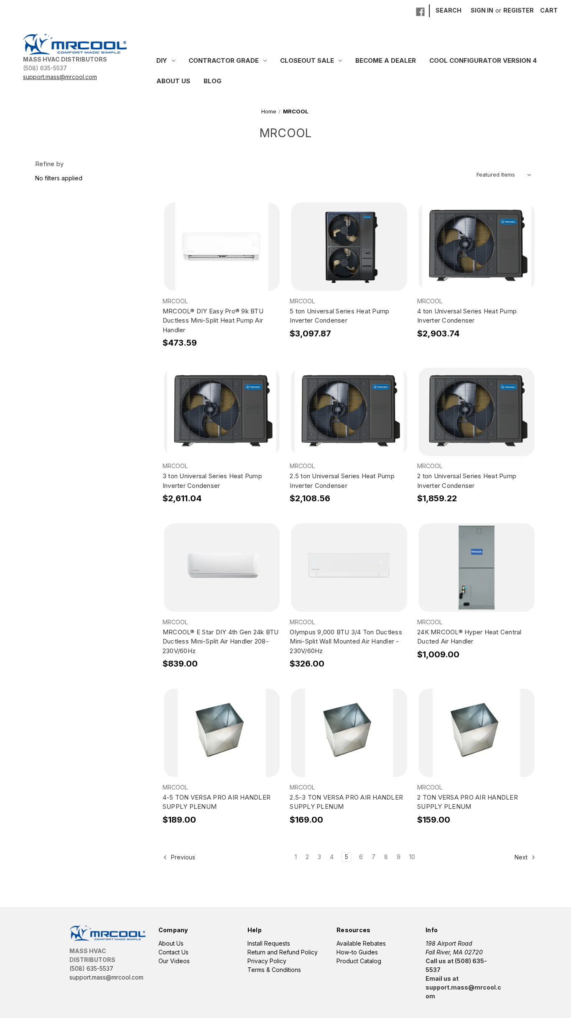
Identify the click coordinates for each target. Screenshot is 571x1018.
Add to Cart (222, 254)
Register (518, 10)
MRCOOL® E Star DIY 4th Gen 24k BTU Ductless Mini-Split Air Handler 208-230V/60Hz (221, 641)
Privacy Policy (266, 960)
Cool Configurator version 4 (483, 60)
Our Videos (174, 960)
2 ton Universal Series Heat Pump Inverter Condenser (466, 481)
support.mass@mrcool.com (60, 76)
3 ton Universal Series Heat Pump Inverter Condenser (212, 481)
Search (448, 10)
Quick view (221, 239)
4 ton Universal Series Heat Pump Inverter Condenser (467, 316)
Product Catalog (358, 960)
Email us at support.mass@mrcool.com (463, 987)
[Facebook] (420, 12)
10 (412, 856)
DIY (161, 60)
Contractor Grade (224, 60)
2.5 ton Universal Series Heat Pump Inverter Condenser (342, 481)
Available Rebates (361, 943)
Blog (213, 81)
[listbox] (505, 174)
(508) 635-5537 (45, 68)
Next (522, 857)
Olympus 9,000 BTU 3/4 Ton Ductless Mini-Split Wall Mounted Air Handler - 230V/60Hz (346, 641)
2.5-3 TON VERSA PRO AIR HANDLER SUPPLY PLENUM (346, 802)
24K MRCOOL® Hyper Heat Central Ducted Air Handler (469, 637)
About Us (173, 81)
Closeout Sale (307, 60)
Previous (182, 857)
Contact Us (173, 952)
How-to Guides (357, 952)
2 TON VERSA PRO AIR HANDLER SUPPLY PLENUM (467, 802)
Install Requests (268, 943)
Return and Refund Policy (282, 952)
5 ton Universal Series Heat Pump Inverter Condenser (339, 316)
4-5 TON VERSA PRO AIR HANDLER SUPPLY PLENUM (216, 802)
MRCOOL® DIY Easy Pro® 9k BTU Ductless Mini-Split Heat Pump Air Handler (213, 320)
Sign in (482, 10)
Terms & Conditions (274, 969)
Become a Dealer (385, 60)
